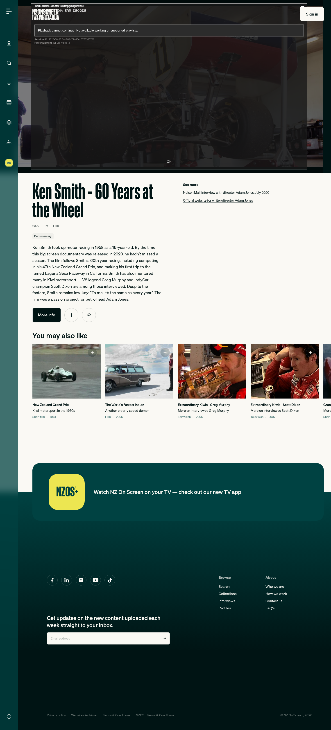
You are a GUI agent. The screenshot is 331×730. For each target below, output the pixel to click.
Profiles (225, 608)
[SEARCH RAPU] (9, 63)
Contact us (273, 601)
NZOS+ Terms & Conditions (155, 715)
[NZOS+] (9, 163)
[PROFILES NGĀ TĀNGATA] (9, 142)
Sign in (312, 14)
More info (46, 315)
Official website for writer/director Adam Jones (218, 200)
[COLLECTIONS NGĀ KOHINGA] (9, 122)
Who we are (274, 586)
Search (224, 586)
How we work (276, 594)
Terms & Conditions (116, 715)
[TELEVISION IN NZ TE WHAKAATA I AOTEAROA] (9, 83)
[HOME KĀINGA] (9, 43)
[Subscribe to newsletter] (164, 638)
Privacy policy (56, 715)
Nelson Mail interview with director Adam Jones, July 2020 (226, 192)
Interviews (227, 601)
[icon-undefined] (71, 315)
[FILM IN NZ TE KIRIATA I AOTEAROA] (9, 103)
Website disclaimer (84, 715)
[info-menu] (9, 716)
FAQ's (270, 608)
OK (169, 161)
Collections (228, 594)
